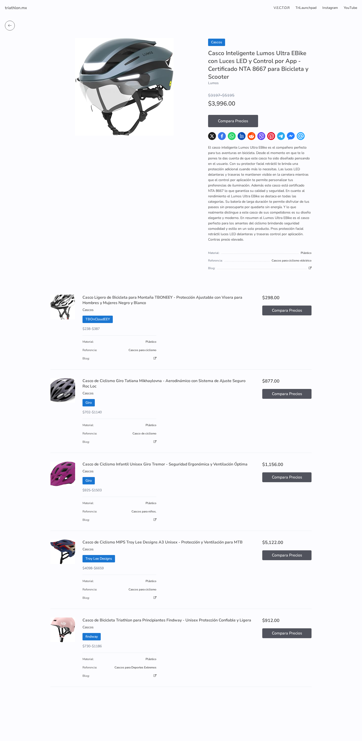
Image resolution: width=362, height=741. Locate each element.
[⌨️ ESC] (10, 26)
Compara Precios (233, 121)
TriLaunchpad (306, 7)
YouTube (350, 7)
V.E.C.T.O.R (282, 7)
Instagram (330, 7)
